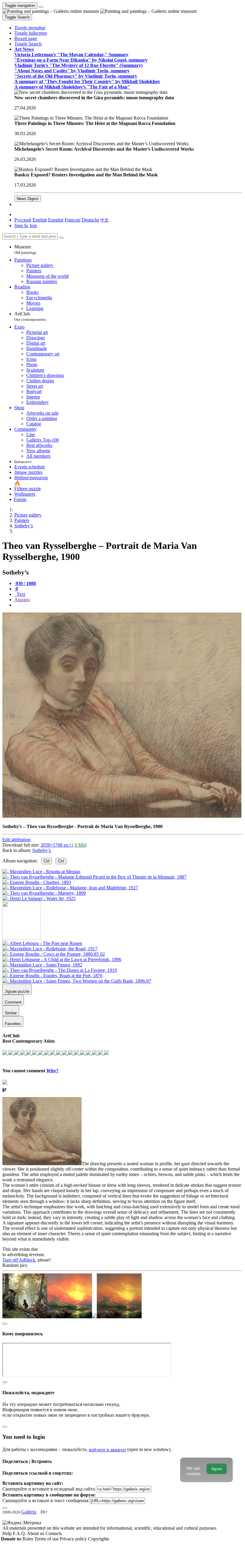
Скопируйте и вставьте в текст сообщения (45, 1500)
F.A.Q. (20, 1533)
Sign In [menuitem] (21, 225)
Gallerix (28, 1511)
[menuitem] (104, 219)
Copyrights (98, 1538)
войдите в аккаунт (107, 1449)
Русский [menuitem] (22, 219)
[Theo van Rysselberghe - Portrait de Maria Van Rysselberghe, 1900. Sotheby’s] (121, 816)
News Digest (28, 198)
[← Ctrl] (39, 898)
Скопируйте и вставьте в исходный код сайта (48, 1488)
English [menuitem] (40, 219)
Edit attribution (16, 839)
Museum (25, 249)
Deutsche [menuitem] (90, 219)
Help (7, 1533)
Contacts (53, 1533)
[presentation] (128, 605)
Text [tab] (20, 594)
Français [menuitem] (72, 219)
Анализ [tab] (22, 599)
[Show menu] (41, 7)
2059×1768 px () (63, 844)
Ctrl (47, 861)
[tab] (25, 583)
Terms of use (47, 1538)
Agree (216, 1469)
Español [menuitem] (55, 219)
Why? (52, 1070)
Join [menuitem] (33, 225)
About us (36, 1533)
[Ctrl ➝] (42, 943)
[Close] (61, 238)
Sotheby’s (41, 850)
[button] (29, 27)
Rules (28, 1538)
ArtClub (30, 316)
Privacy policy (74, 1538)
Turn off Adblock (18, 1259)
